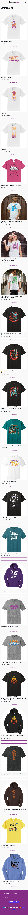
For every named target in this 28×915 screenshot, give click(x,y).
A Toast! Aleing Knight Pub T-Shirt (11, 662)
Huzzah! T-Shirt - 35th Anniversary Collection (12, 222)
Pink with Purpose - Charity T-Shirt (12, 185)
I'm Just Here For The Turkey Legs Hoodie (14, 809)
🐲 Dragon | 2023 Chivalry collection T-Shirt (13, 334)
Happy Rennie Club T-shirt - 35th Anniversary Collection (11, 259)
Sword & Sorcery (6, 77)
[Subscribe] (23, 897)
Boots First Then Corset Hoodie (10, 590)
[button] (2, 2)
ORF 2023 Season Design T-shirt (11, 445)
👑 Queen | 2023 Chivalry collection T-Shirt (12, 371)
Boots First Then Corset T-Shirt (10, 554)
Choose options (14, 46)
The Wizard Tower (6, 41)
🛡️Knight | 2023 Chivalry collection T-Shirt (12, 409)
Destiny (3, 149)
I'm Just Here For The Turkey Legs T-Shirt (14, 773)
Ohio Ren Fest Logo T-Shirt (9, 626)
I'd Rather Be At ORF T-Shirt (9, 481)
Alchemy (3, 113)
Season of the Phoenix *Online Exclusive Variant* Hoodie (13, 736)
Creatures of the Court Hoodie (10, 881)
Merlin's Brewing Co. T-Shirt (9, 517)
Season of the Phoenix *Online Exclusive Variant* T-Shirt (13, 699)
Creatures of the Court (8, 845)
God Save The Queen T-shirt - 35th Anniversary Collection (11, 297)
